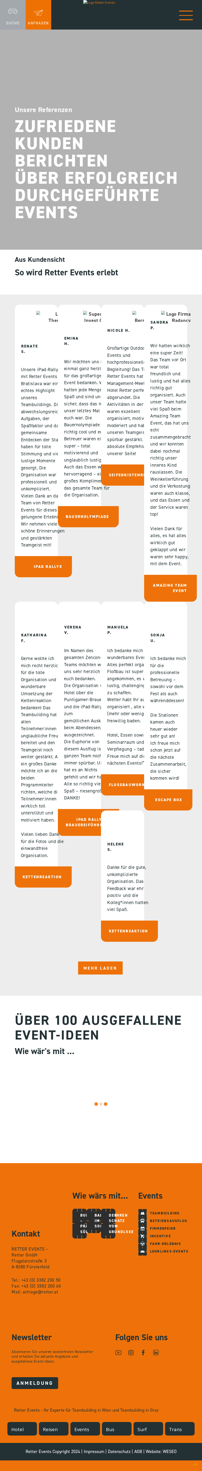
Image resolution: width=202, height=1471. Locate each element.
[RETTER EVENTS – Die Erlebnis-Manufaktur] (101, 15)
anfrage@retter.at (40, 1292)
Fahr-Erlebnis (165, 1243)
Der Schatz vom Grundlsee (113, 1223)
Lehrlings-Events (169, 1251)
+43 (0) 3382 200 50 (41, 1280)
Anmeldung (35, 1383)
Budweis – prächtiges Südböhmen (84, 1223)
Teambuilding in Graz (139, 1410)
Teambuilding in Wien (91, 1410)
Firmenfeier (163, 1228)
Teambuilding (165, 1213)
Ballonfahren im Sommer (98, 1221)
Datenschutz (119, 1451)
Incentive (160, 1236)
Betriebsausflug (169, 1221)
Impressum (94, 1451)
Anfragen (38, 23)
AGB (138, 1451)
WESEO (170, 1451)
